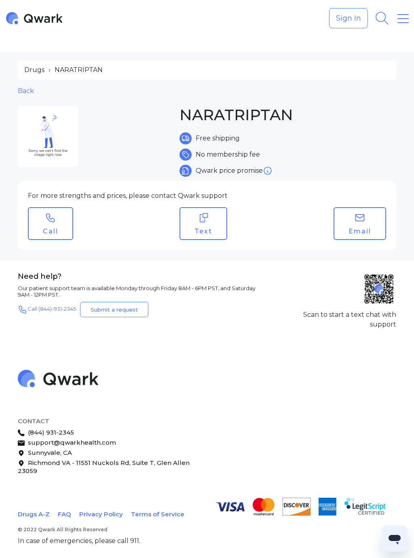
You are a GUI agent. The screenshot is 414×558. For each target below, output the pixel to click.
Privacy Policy (101, 514)
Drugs (34, 70)
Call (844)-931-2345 (51, 309)
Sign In (348, 18)
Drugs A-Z (34, 514)
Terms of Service (157, 514)
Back (26, 91)
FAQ (64, 514)
